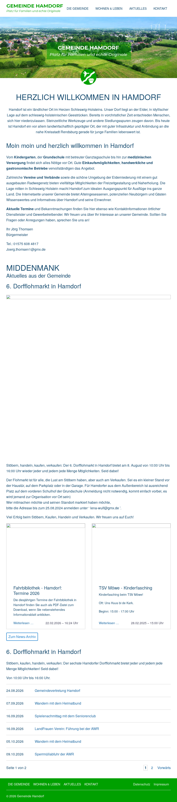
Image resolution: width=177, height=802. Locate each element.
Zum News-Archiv (22, 636)
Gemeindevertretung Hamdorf (57, 690)
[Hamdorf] (34, 8)
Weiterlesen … (23, 623)
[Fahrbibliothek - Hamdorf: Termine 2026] (45, 553)
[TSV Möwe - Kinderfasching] (131, 553)
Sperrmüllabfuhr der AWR (54, 754)
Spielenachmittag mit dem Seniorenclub (65, 715)
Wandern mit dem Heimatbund (58, 703)
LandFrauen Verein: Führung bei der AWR (67, 728)
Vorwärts (164, 767)
